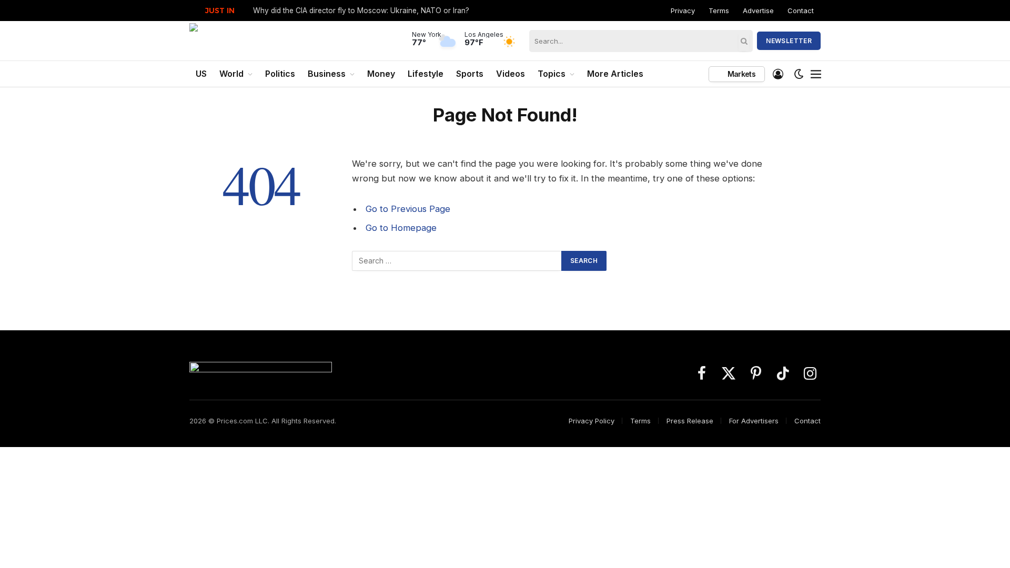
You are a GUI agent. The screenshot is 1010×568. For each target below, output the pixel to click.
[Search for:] (457, 261)
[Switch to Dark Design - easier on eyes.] (799, 74)
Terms (719, 10)
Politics (280, 73)
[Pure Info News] (282, 41)
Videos (510, 73)
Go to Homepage (401, 227)
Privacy (683, 10)
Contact (800, 10)
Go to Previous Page (408, 209)
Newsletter (789, 41)
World (231, 73)
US (201, 73)
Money (381, 73)
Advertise (758, 10)
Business (327, 73)
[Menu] (816, 74)
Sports (469, 73)
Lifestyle (425, 73)
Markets (740, 73)
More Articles (615, 73)
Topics (551, 73)
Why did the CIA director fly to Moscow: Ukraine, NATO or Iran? (361, 10)
